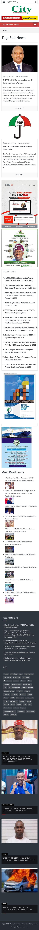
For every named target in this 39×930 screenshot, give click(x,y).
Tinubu (6, 714)
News (12, 704)
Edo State (22, 694)
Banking (23, 681)
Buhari (30, 681)
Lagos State (13, 701)
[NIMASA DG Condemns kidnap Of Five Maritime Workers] (20, 59)
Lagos (6, 701)
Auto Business (29, 674)
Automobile (16, 677)
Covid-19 (27, 691)
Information (19, 698)
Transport (13, 714)
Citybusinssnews (9, 691)
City (5, 687)
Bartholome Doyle (10, 641)
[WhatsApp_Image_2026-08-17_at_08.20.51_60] (20, 204)
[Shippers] (17, 447)
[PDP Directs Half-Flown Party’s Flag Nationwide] (20, 126)
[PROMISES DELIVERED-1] (20, 248)
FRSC (12, 698)
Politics (16, 708)
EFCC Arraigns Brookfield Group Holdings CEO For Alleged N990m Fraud (19, 859)
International (29, 698)
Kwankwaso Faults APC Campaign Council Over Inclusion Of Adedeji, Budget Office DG (17, 759)
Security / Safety (7, 805)
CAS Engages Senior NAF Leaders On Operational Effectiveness (17, 810)
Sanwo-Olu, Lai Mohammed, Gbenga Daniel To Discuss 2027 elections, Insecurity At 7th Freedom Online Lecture (20, 493)
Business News (16, 684)
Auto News (26, 677)
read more (19, 108)
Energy (30, 694)
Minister (6, 704)
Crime (4, 854)
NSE (29, 704)
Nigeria (19, 704)
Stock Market (30, 711)
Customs (6, 694)
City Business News (10, 24)
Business (6, 684)
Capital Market (27, 684)
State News (21, 711)
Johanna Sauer (9, 646)
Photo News (7, 708)
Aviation (16, 681)
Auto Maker (7, 677)
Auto (20, 674)
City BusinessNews (14, 687)
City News (19, 691)
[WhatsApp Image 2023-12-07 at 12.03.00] (20, 396)
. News (6, 674)
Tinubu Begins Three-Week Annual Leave (20, 303)
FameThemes (23, 927)
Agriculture (13, 674)
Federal (6, 698)
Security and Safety (9, 711)
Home (5, 30)
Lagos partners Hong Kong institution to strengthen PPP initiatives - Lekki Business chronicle (17, 633)
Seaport (22, 708)
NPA (25, 704)
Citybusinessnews (27, 687)
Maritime (22, 701)
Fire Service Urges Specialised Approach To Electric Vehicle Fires (17, 909)
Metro (29, 701)
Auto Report (7, 681)
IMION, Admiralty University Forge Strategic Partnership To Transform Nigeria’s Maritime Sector (21, 320)
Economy (14, 694)
